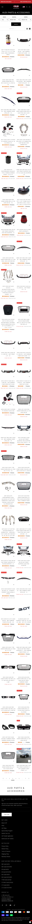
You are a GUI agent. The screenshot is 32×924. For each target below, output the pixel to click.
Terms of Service (10, 474)
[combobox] (8, 459)
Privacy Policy (7, 474)
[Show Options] (14, 459)
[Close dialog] (30, 449)
